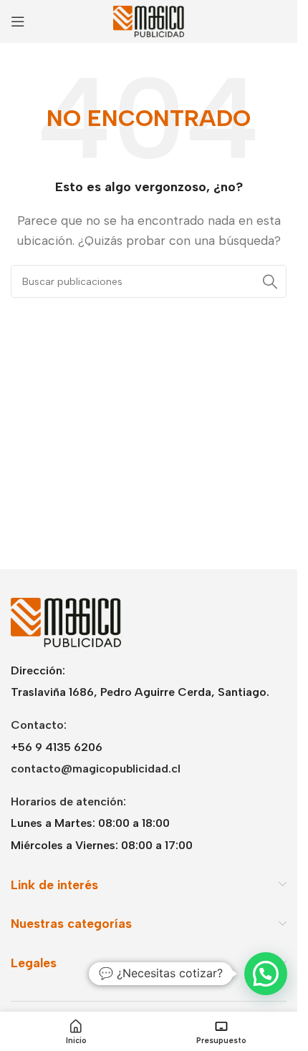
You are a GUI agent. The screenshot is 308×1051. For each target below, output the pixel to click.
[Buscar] (270, 281)
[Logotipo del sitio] (149, 20)
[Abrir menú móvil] (18, 21)
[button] (265, 973)
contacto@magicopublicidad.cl (96, 768)
